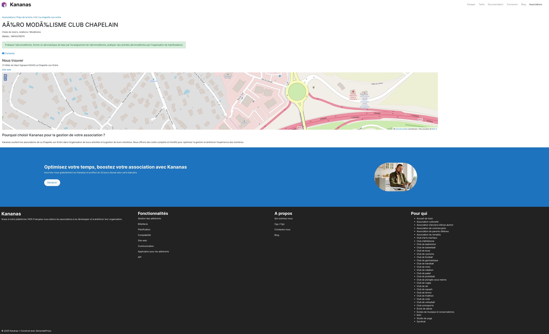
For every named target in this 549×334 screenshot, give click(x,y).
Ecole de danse (424, 308)
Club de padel (424, 273)
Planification (144, 229)
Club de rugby (424, 282)
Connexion (512, 4)
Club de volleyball (426, 302)
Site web (6, 69)
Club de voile (423, 299)
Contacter (9, 53)
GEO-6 (434, 129)
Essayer (471, 4)
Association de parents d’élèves (433, 231)
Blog (523, 4)
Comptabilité (144, 235)
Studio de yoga (424, 318)
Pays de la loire (24, 17)
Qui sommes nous (283, 218)
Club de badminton (426, 244)
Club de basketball (426, 247)
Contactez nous (282, 229)
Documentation (495, 4)
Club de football (425, 257)
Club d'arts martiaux (427, 237)
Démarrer (52, 182)
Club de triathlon (425, 295)
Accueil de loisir (425, 218)
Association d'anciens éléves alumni (435, 225)
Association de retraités (429, 234)
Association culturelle (428, 221)
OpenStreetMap (401, 129)
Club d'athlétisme (425, 241)
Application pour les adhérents (153, 251)
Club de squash (424, 289)
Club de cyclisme (425, 254)
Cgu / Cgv (279, 224)
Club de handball (425, 263)
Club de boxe (423, 250)
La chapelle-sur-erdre (50, 17)
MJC (419, 315)
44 (35, 17)
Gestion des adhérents (149, 218)
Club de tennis (424, 292)
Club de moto (423, 266)
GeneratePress (43, 330)
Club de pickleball (426, 276)
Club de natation (425, 270)
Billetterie (143, 224)
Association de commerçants (431, 228)
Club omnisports (425, 305)
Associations (535, 4)
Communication (146, 246)
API (139, 257)
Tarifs (482, 4)
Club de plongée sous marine (431, 279)
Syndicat (421, 321)
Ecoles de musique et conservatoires (435, 312)
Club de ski (422, 286)
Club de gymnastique (427, 260)
